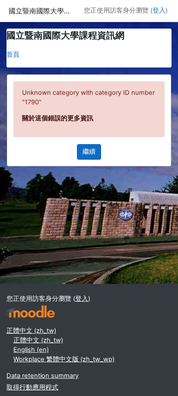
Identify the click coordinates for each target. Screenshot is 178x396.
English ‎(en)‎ (31, 350)
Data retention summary (42, 376)
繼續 (89, 151)
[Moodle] (30, 312)
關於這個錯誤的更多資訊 (57, 118)
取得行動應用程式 (32, 387)
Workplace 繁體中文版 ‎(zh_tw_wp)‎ (63, 359)
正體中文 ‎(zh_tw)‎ (31, 331)
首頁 (12, 54)
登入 (159, 10)
